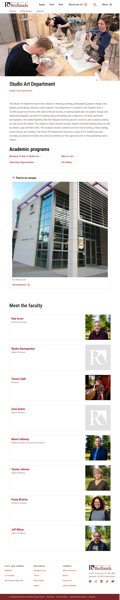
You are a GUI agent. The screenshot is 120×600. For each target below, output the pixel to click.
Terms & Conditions (62, 597)
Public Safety (39, 581)
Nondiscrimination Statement (78, 597)
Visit (51, 4)
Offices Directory (69, 570)
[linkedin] (101, 581)
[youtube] (112, 581)
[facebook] (90, 581)
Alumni (65, 575)
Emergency (92, 597)
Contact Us (67, 581)
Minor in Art (67, 156)
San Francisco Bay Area (14, 581)
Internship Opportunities (21, 162)
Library (36, 586)
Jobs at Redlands (69, 586)
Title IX (36, 575)
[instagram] (95, 581)
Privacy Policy (50, 597)
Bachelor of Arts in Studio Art (24, 156)
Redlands (12, 11)
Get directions (19, 284)
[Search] (94, 4)
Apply (42, 4)
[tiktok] (107, 581)
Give (61, 4)
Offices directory (26, 11)
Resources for (76, 4)
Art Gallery (66, 162)
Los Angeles (9, 575)
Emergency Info (40, 570)
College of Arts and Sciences (20, 91)
